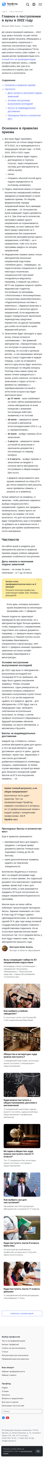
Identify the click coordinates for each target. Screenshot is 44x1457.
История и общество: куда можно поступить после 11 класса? (19, 1154)
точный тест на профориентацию (19, 59)
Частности (10, 89)
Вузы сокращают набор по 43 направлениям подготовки (20, 961)
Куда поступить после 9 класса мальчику (21, 1244)
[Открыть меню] (40, 4)
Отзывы (5, 1391)
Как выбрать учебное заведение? (16, 1012)
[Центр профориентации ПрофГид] (9, 4)
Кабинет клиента (9, 1375)
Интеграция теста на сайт (13, 1406)
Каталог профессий (10, 1344)
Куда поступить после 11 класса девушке (22, 1290)
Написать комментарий (22, 1313)
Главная (4, 11)
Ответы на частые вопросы (14, 1348)
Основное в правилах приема (20, 85)
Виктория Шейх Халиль (11, 26)
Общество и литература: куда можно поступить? (20, 1055)
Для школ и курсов (10, 1402)
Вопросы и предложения (12, 1398)
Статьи (5, 1352)
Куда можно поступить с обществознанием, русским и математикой (20, 1103)
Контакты (6, 1395)
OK (38, 1451)
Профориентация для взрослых (15, 1359)
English (5, 1388)
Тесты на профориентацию (13, 1341)
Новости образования (16, 11)
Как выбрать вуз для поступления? (15, 1201)
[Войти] (34, 4)
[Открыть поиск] (27, 4)
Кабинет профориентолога (13, 1371)
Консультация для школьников (15, 1355)
